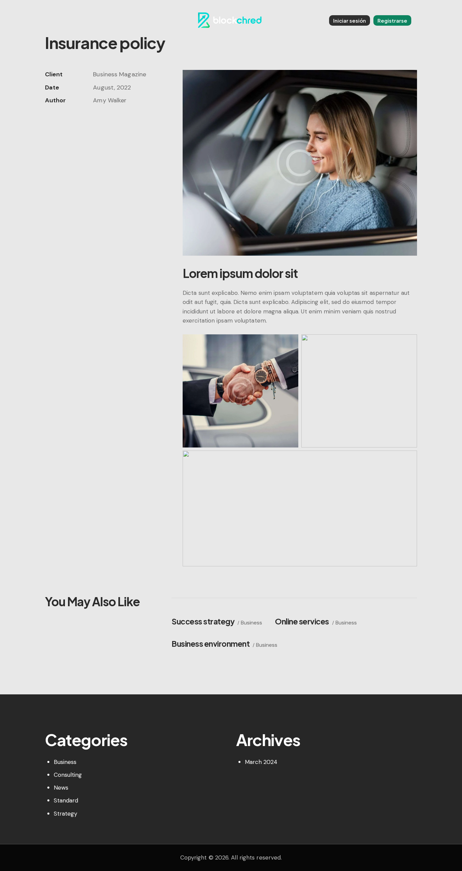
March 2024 (261, 762)
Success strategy (202, 621)
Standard (66, 800)
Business (251, 622)
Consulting (68, 774)
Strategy (65, 813)
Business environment (210, 643)
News (61, 787)
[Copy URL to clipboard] (96, 121)
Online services (302, 621)
